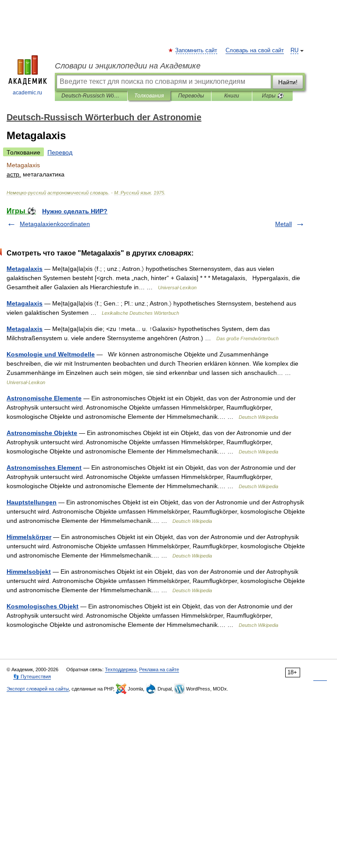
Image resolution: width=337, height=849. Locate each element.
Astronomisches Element (44, 467)
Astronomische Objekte (42, 432)
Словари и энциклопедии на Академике (128, 65)
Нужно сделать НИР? (75, 211)
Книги (231, 96)
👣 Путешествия (32, 676)
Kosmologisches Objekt (43, 606)
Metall (283, 223)
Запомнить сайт (196, 50)
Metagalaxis (25, 268)
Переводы (191, 96)
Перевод (59, 152)
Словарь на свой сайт (255, 50)
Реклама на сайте (159, 669)
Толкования (149, 96)
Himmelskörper (29, 536)
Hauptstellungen (32, 502)
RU (294, 50)
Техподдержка (120, 669)
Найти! (288, 82)
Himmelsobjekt (29, 571)
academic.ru (27, 93)
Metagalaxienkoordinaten (55, 223)
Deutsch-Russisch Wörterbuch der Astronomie (91, 96)
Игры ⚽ (272, 96)
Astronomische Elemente (44, 398)
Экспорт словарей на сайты (38, 688)
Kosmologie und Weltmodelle (51, 354)
